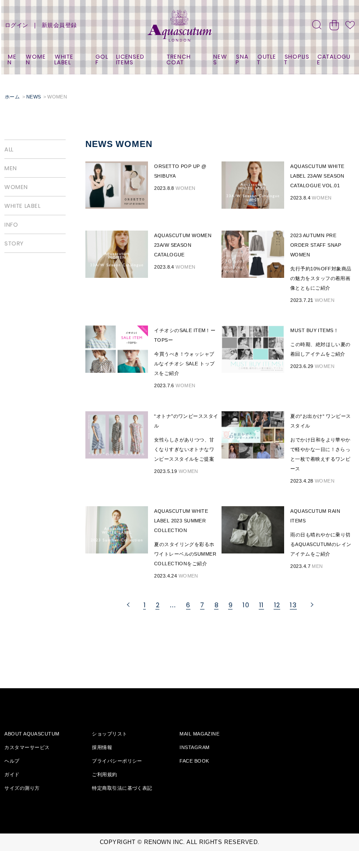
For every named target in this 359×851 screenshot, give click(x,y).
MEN (11, 60)
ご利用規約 (104, 774)
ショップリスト (109, 733)
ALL (9, 149)
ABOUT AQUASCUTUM (31, 733)
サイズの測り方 (21, 788)
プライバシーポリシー (117, 760)
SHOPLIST (297, 60)
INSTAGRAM (194, 747)
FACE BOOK (194, 760)
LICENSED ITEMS (130, 60)
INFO (11, 225)
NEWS (220, 60)
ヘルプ (11, 760)
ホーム (12, 96)
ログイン (16, 25)
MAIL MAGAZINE (199, 733)
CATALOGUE (334, 60)
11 (261, 604)
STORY (14, 243)
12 (277, 604)
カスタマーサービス (26, 747)
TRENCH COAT (178, 60)
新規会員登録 (59, 25)
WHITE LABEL (64, 60)
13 (293, 604)
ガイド (11, 774)
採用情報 (102, 747)
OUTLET (266, 60)
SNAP (242, 60)
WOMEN (36, 60)
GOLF (101, 60)
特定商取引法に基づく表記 (122, 788)
